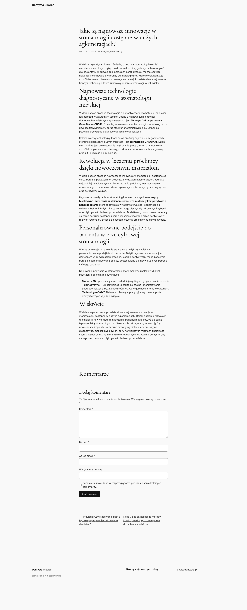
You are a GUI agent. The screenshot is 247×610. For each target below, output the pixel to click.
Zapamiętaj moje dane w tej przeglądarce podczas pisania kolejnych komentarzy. (122, 485)
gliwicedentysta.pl (187, 569)
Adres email (87, 455)
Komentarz (86, 409)
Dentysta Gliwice (43, 5)
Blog (120, 51)
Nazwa (84, 442)
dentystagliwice (108, 51)
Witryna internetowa (90, 469)
